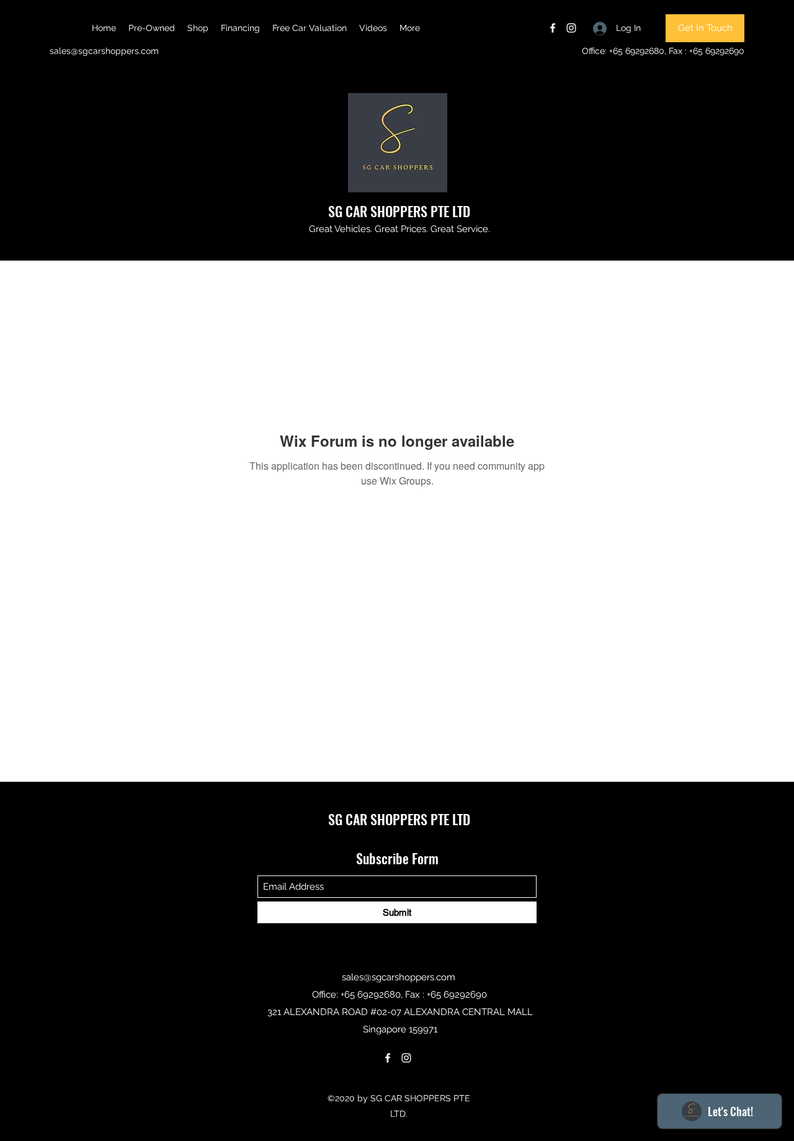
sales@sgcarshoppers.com (104, 51)
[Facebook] (552, 28)
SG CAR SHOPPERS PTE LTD (399, 211)
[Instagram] (571, 28)
